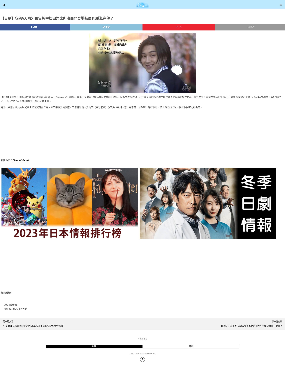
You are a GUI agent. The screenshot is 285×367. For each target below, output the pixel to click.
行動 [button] (94, 346)
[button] (4, 5)
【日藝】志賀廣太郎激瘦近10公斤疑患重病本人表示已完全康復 (34, 326)
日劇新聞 (13, 305)
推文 (108, 27)
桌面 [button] (191, 346)
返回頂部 (143, 339)
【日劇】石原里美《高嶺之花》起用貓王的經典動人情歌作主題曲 (250, 326)
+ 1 (180, 27)
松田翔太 (13, 309)
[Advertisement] (165, 133)
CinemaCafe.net (21, 160)
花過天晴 (22, 309)
